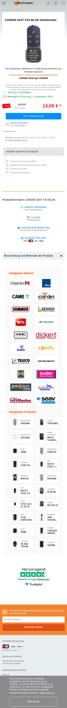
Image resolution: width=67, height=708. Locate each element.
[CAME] (21, 296)
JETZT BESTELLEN (33, 116)
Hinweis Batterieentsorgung (13, 661)
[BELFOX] (46, 387)
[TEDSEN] (21, 348)
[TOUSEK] (46, 322)
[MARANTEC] (21, 283)
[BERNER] (46, 309)
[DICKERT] (46, 335)
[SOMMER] (21, 309)
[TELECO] (21, 361)
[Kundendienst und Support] (55, 3)
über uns (5, 675)
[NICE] (46, 283)
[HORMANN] (21, 374)
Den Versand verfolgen (11, 663)
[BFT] (21, 322)
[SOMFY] (46, 348)
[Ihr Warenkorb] (63, 3)
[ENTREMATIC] (46, 361)
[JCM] (21, 387)
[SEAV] (46, 400)
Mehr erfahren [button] (47, 692)
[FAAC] (21, 335)
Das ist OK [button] (33, 701)
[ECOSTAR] (46, 374)
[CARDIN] (46, 296)
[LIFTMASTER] (21, 400)
